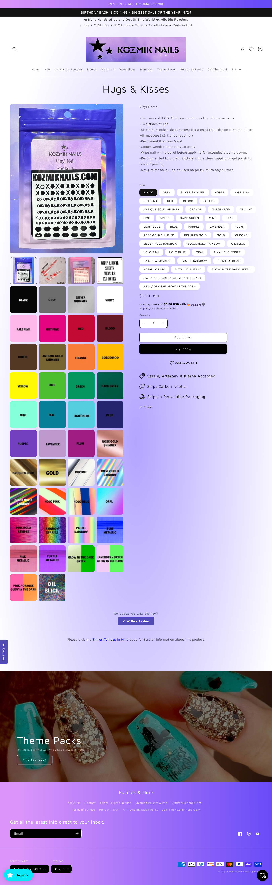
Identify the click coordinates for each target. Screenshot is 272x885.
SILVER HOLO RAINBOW (160, 243)
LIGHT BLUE (151, 226)
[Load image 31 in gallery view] (81, 472)
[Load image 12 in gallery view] (110, 328)
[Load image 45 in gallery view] (23, 587)
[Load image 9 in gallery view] (23, 328)
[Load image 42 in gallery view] (52, 558)
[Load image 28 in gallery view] (110, 443)
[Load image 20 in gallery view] (110, 385)
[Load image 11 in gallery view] (81, 328)
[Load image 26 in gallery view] (52, 443)
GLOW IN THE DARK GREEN (231, 269)
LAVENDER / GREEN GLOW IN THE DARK (172, 277)
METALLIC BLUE (228, 260)
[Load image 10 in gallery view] (52, 328)
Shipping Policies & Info (151, 802)
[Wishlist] (251, 49)
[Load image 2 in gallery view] (52, 270)
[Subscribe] (77, 833)
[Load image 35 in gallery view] (81, 501)
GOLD (221, 235)
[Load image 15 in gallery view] (81, 357)
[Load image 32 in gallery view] (110, 472)
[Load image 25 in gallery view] (23, 443)
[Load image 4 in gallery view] (110, 270)
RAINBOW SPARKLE (157, 260)
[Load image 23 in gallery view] (81, 414)
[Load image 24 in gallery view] (110, 414)
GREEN (165, 218)
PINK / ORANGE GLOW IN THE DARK (169, 286)
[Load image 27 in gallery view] (81, 443)
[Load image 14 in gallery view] (52, 357)
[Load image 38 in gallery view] (52, 530)
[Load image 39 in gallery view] (81, 530)
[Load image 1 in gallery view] (23, 270)
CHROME (241, 235)
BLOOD (188, 201)
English (59, 868)
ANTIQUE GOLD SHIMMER (161, 209)
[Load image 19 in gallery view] (81, 385)
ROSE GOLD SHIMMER (158, 235)
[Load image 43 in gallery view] (81, 558)
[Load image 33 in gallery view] (23, 501)
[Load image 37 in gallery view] (23, 530)
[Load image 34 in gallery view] (52, 501)
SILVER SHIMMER (193, 192)
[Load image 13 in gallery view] (23, 357)
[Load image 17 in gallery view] (23, 385)
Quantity (144, 315)
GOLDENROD (221, 209)
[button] (14, 49)
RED (170, 201)
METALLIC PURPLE (188, 269)
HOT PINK (150, 201)
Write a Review (140, 622)
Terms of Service (83, 809)
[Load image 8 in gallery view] (110, 299)
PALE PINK (241, 192)
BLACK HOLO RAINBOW (204, 243)
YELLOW (246, 209)
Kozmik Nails (233, 871)
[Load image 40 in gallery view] (110, 530)
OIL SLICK (238, 243)
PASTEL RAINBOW (194, 260)
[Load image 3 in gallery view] (81, 270)
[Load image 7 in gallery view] (81, 299)
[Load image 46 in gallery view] (52, 587)
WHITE (219, 192)
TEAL (229, 218)
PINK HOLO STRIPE (227, 252)
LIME (146, 218)
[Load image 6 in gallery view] (52, 299)
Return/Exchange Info (186, 802)
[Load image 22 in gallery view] (52, 414)
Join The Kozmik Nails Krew (181, 809)
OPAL (200, 252)
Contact (90, 802)
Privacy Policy (109, 809)
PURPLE (194, 226)
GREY (167, 192)
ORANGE (195, 209)
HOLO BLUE (177, 252)
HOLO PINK (151, 252)
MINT (212, 218)
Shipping (144, 308)
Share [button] (148, 407)
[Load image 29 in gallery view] (23, 472)
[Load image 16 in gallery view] (110, 357)
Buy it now (183, 349)
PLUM (239, 226)
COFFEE (209, 201)
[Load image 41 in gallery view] (23, 558)
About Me (74, 802)
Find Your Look (34, 759)
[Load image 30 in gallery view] (52, 472)
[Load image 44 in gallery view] (110, 558)
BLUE (174, 226)
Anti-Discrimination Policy (140, 809)
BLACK (148, 192)
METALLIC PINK (154, 269)
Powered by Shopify (251, 871)
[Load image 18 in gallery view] (52, 385)
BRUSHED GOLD (195, 235)
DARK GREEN (189, 218)
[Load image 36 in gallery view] (110, 501)
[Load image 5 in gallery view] (23, 299)
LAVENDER (217, 226)
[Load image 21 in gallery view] (23, 414)
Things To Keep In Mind (111, 639)
